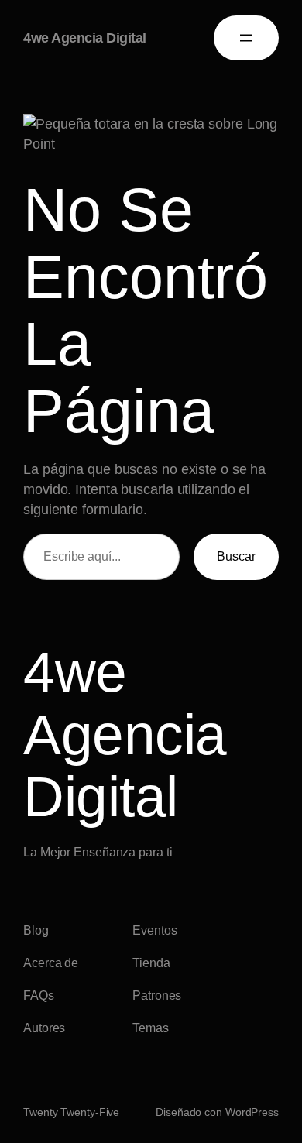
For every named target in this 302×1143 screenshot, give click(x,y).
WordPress (252, 1112)
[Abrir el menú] (246, 37)
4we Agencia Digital (84, 37)
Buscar (236, 556)
